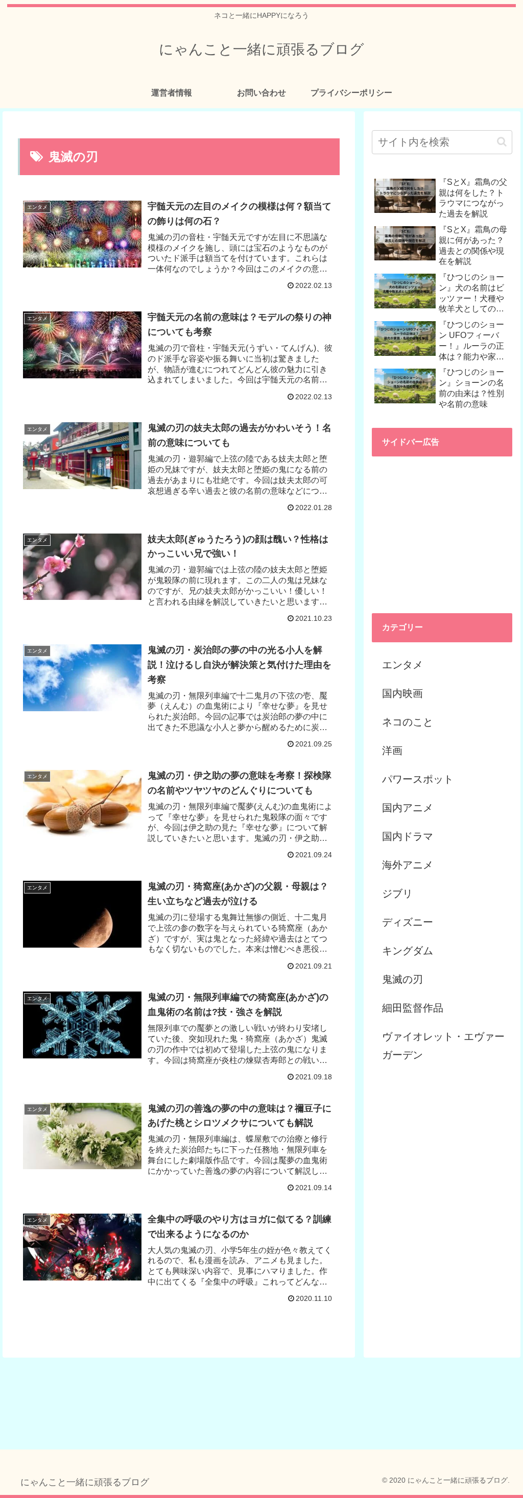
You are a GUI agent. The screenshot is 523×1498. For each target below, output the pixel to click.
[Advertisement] (442, 528)
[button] (502, 142)
